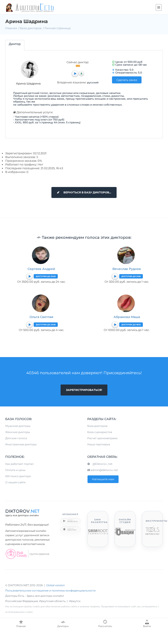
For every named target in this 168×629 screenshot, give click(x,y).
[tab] (14, 45)
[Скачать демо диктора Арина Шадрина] (81, 73)
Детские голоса (16, 438)
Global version (55, 585)
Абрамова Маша (127, 317)
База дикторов (31, 28)
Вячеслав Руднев (126, 269)
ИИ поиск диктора (18, 476)
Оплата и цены (15, 470)
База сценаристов (99, 432)
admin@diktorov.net (104, 470)
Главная (11, 28)
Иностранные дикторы (21, 444)
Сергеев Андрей (41, 269)
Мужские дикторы (17, 426)
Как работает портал (19, 463)
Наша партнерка (98, 444)
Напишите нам (103, 479)
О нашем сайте (15, 482)
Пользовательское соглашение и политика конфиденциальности (50, 590)
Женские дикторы (17, 432)
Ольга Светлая (41, 317)
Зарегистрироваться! (84, 390)
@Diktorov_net (101, 463)
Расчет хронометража (102, 438)
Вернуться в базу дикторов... (87, 192)
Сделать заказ (126, 80)
